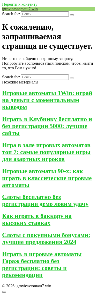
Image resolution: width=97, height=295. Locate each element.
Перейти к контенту (20, 4)
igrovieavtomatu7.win (20, 9)
